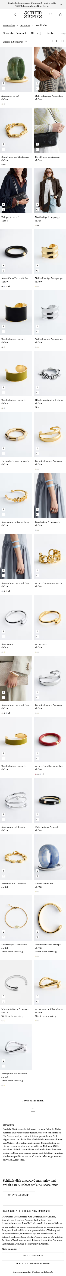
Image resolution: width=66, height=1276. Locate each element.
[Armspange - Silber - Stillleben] (16, 617)
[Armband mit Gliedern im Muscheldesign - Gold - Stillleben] (16, 857)
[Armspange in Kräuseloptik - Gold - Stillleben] (16, 495)
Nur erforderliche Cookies (33, 1264)
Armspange (7, 644)
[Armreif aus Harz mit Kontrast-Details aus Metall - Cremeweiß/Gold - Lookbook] (16, 678)
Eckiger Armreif (9, 217)
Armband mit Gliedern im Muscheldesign (16, 884)
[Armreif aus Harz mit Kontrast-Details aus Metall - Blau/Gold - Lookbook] (16, 556)
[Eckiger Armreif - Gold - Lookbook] (16, 190)
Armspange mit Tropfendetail (50, 1009)
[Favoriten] (50, 14)
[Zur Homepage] (33, 14)
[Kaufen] (6, 14)
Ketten (50, 33)
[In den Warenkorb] (3, 83)
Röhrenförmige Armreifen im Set (50, 96)
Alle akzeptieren (33, 1255)
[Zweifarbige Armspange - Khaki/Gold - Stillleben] (16, 373)
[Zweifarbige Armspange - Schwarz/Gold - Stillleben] (16, 312)
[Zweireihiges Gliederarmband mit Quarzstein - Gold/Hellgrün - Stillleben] (16, 918)
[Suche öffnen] (15, 14)
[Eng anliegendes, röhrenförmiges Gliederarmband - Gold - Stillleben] (16, 434)
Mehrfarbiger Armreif (46, 827)
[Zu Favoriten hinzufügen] (3, 88)
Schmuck (25, 25)
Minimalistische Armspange (49, 945)
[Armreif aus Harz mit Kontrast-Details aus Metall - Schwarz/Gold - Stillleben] (16, 251)
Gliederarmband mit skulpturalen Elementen (50, 400)
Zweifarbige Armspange (47, 217)
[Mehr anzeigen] (33, 4)
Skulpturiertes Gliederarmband (16, 157)
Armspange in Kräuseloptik (15, 522)
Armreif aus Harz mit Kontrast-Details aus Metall (16, 278)
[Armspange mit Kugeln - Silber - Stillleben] (16, 800)
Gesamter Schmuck (15, 33)
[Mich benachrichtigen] (37, 870)
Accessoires (9, 25)
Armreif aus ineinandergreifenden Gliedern (50, 583)
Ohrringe (36, 33)
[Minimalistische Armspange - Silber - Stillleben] (16, 982)
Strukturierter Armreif (47, 157)
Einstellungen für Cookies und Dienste (33, 1272)
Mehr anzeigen (9, 1249)
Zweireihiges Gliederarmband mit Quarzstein (16, 945)
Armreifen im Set (10, 96)
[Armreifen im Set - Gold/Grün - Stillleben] (16, 69)
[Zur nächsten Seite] (40, 1107)
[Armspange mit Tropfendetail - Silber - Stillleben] (16, 1047)
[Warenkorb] (60, 14)
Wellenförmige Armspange (48, 278)
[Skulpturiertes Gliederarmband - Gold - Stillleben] (16, 130)
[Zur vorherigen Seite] (26, 1107)
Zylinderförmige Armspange (49, 461)
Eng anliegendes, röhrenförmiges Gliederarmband (16, 461)
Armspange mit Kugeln (13, 827)
